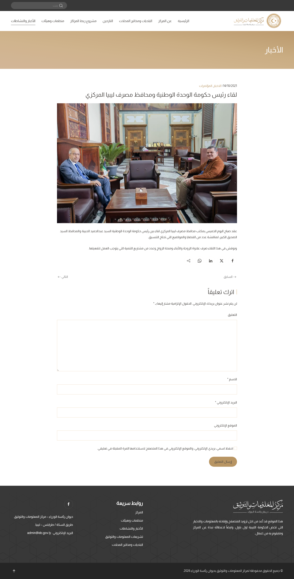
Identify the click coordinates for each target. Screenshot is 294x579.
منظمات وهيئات (52, 21)
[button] (14, 571)
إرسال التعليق (223, 461)
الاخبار (217, 85)
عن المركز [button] (165, 21)
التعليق (232, 314)
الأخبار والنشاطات (23, 21)
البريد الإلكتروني (226, 402)
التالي (64, 276)
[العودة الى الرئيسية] (258, 21)
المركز (139, 512)
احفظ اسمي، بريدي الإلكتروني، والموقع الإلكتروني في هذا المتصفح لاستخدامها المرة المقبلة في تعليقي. (165, 448)
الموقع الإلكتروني (225, 425)
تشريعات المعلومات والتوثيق (124, 536)
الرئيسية (183, 21)
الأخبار (274, 50)
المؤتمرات (205, 85)
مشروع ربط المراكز (83, 21)
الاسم (232, 379)
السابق (228, 276)
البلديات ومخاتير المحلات (135, 21)
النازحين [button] (108, 21)
